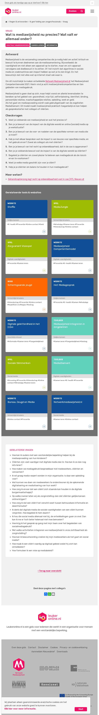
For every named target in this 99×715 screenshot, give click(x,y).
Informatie (51, 45)
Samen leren (37, 45)
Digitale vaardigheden (17, 45)
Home (6, 22)
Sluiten (92, 3)
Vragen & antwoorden (18, 22)
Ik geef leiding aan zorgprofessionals (45, 22)
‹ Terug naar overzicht (49, 571)
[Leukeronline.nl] (13, 11)
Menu (92, 11)
